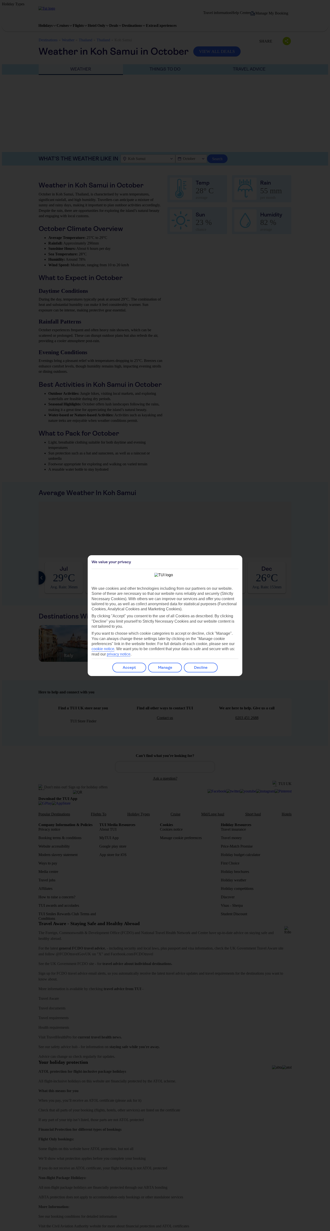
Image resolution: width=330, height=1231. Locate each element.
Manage (165, 667)
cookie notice (103, 649)
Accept (129, 667)
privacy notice (118, 654)
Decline (201, 667)
